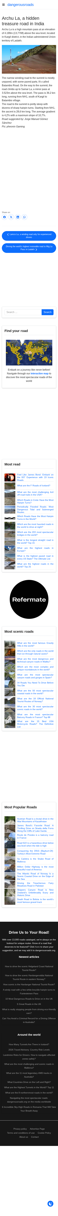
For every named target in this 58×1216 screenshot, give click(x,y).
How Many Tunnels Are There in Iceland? (29, 1044)
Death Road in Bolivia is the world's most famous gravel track (35, 900)
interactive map (40, 373)
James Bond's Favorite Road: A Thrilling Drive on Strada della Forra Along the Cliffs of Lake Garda (35, 828)
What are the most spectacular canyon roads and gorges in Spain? (35, 676)
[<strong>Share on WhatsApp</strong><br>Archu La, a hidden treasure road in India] (24, 217)
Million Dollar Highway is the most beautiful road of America (35, 868)
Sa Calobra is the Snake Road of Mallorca (35, 860)
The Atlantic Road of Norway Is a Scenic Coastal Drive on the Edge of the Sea (35, 876)
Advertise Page (37, 1129)
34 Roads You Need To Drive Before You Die (35, 684)
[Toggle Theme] (50, 1204)
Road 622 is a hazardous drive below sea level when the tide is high (35, 844)
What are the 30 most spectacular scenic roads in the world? (35, 708)
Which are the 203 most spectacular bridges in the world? (35, 533)
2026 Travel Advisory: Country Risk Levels (29, 1049)
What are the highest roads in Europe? (35, 549)
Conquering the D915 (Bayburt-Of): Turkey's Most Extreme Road (35, 852)
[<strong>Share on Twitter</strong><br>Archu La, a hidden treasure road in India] (11, 217)
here (37, 947)
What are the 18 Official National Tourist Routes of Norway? (35, 700)
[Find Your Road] (29, 352)
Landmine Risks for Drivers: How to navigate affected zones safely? (29, 1057)
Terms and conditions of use (21, 1133)
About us (23, 1137)
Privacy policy (20, 1129)
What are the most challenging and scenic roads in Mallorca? (29, 1066)
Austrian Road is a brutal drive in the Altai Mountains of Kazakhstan (35, 820)
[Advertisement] (29, 279)
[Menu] (4, 4)
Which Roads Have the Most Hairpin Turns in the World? (35, 517)
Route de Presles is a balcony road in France (35, 836)
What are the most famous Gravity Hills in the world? (35, 644)
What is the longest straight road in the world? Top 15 (35, 541)
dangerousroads (20, 4)
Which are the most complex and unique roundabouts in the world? (35, 668)
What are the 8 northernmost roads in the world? (29, 1092)
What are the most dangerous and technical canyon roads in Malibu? (35, 660)
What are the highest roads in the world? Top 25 (35, 565)
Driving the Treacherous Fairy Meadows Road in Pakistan (35, 884)
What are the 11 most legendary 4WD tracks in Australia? (29, 1075)
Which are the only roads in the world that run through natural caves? (35, 652)
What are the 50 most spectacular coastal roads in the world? (35, 692)
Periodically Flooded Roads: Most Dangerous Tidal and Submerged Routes (35, 509)
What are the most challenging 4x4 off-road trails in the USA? (35, 493)
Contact (35, 1137)
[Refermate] (29, 599)
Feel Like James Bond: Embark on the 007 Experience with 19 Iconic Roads (35, 477)
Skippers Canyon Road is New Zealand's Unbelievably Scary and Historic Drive (35, 892)
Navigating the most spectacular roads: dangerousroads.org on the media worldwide (29, 1100)
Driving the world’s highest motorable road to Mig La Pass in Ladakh (29, 248)
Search (48, 312)
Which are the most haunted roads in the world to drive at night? (35, 525)
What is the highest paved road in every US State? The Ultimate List (35, 557)
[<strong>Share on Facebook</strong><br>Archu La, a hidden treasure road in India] (4, 217)
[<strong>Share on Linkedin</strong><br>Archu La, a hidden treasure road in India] (17, 217)
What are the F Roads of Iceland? (33, 485)
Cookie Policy (44, 1133)
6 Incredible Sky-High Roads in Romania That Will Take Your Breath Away (29, 1109)
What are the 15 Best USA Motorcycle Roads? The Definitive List (35, 724)
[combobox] (23, 312)
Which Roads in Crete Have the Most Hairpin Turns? (35, 501)
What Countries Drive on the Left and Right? (29, 1082)
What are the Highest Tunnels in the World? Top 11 (29, 1087)
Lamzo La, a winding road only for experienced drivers (30, 235)
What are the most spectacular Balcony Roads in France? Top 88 (35, 715)
